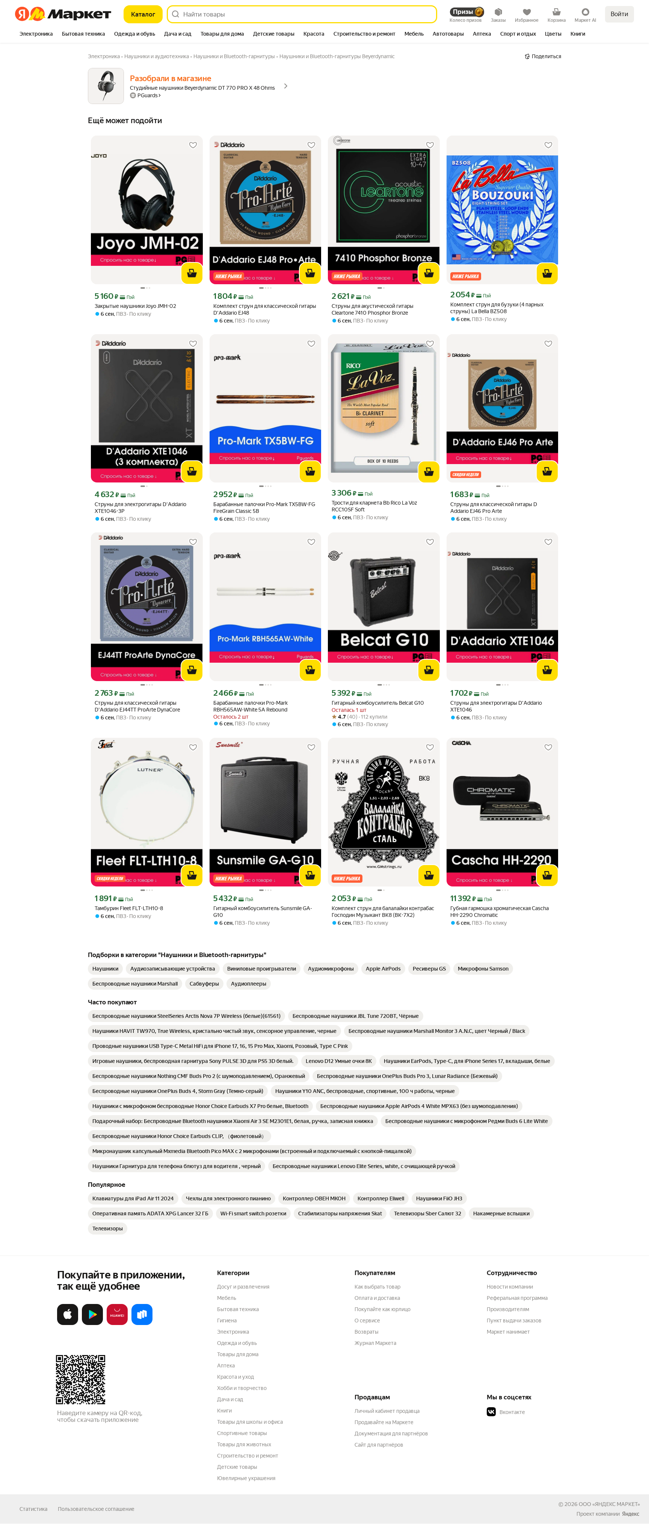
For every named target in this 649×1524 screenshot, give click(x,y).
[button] (539, 1412)
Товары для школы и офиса (250, 1422)
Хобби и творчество (242, 1388)
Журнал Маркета (375, 1343)
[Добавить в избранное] (193, 145)
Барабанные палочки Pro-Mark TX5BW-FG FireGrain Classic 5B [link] (264, 507)
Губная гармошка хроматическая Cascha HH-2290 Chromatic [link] (499, 911)
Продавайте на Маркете (384, 1422)
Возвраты (367, 1332)
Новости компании (510, 1287)
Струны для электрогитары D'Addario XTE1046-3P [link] (140, 507)
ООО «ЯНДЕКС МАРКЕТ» (609, 1504)
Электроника (233, 1332)
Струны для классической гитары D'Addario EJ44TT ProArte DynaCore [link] (137, 706)
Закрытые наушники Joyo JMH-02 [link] (135, 306)
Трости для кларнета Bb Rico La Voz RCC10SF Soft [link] (374, 506)
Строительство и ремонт (247, 1456)
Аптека (226, 1366)
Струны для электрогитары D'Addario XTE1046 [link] (496, 706)
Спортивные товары (242, 1433)
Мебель (226, 1298)
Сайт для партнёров (379, 1445)
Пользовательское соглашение (96, 1509)
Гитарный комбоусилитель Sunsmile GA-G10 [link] (262, 911)
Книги (224, 1411)
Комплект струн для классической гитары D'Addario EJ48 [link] (264, 309)
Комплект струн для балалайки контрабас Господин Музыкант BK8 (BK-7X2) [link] (383, 911)
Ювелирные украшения (246, 1478)
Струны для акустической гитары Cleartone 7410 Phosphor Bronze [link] (373, 309)
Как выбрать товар (377, 1287)
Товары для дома (237, 1354)
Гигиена (227, 1320)
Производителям (508, 1309)
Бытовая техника (238, 1309)
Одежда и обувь (237, 1343)
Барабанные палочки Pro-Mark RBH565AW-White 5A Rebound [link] (250, 706)
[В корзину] (192, 273)
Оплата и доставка (377, 1298)
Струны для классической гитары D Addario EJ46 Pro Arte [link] (493, 507)
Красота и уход (235, 1377)
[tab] (36, 35)
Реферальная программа (517, 1298)
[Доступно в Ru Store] (141, 1323)
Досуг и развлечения (243, 1287)
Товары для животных (244, 1444)
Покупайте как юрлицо (383, 1309)
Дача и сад (230, 1399)
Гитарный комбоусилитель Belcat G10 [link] (378, 703)
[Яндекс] (630, 1514)
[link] (105, 969)
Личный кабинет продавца (387, 1411)
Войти (619, 14)
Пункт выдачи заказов (514, 1320)
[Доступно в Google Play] (92, 1323)
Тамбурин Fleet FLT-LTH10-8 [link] (129, 908)
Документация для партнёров (391, 1434)
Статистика (33, 1509)
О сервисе (367, 1320)
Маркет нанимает (508, 1332)
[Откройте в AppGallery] (117, 1323)
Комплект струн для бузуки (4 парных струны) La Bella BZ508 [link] (496, 307)
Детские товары (237, 1467)
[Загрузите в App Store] (67, 1323)
